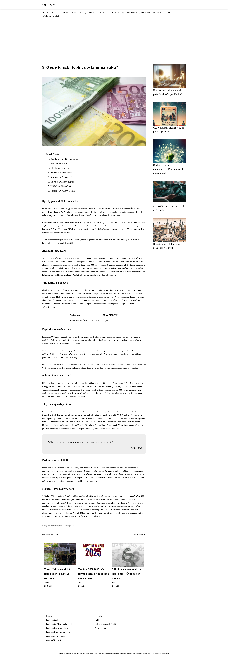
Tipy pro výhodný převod (62, 181)
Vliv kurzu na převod (60, 168)
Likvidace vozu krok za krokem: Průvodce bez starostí (126, 574)
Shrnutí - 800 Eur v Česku (62, 191)
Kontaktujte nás (68, 526)
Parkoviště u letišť (51, 16)
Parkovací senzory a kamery (112, 12)
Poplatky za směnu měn (61, 172)
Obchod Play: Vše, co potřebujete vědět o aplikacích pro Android (168, 169)
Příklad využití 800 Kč (60, 186)
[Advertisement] (114, 35)
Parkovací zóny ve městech (138, 12)
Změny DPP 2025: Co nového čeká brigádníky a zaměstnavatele (93, 574)
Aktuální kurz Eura (59, 163)
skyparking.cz (48, 4)
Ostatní (46, 12)
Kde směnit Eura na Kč (61, 177)
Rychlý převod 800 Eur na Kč (64, 159)
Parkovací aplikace (60, 12)
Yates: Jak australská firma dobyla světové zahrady (57, 574)
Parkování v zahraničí (162, 12)
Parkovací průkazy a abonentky (84, 12)
